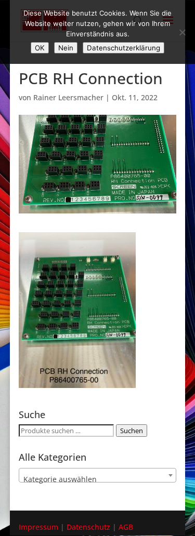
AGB (126, 527)
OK (40, 48)
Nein (65, 48)
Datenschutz (88, 527)
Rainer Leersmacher (68, 97)
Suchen (131, 430)
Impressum (38, 527)
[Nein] (182, 32)
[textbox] (97, 479)
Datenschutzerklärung (123, 48)
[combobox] (98, 475)
